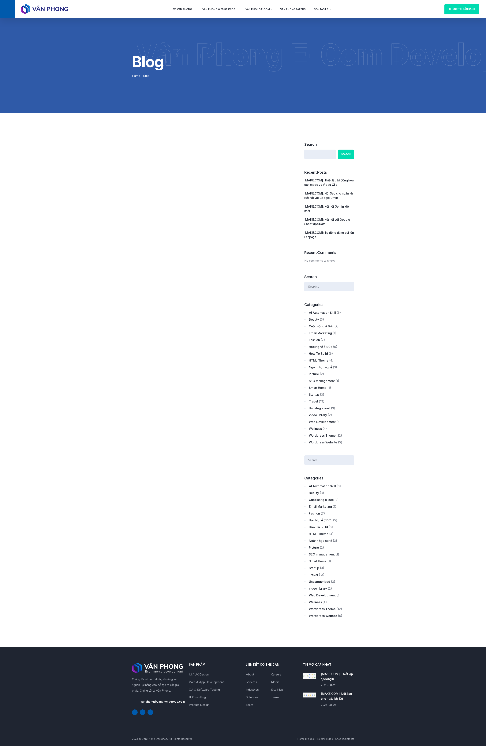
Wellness (315, 429)
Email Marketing (320, 333)
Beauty (314, 319)
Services (251, 682)
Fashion (314, 340)
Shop (338, 739)
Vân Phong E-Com (257, 9)
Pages (310, 739)
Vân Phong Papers (293, 9)
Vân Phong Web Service (218, 9)
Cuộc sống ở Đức (321, 326)
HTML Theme (318, 360)
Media (275, 682)
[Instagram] (150, 712)
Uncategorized (319, 408)
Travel (313, 401)
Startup (314, 394)
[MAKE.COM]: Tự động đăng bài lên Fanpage (329, 235)
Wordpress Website (323, 442)
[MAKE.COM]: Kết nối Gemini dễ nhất (326, 209)
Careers (276, 674)
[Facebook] (135, 712)
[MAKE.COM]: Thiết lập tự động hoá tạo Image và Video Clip (329, 182)
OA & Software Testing (204, 690)
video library (318, 415)
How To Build (318, 353)
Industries (252, 690)
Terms (275, 697)
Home (136, 76)
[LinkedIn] (142, 712)
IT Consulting (197, 697)
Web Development (322, 422)
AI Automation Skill (322, 313)
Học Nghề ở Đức (320, 347)
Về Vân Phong (182, 9)
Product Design (199, 705)
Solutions (252, 697)
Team (249, 705)
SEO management (322, 381)
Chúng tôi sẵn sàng (462, 9)
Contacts (321, 9)
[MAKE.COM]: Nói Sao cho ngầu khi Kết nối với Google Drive (328, 195)
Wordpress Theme (322, 435)
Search (310, 144)
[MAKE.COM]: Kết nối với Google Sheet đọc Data (327, 222)
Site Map (277, 690)
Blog (330, 739)
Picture (314, 374)
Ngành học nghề (320, 367)
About (250, 674)
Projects (321, 739)
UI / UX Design (199, 674)
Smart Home (318, 388)
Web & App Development (206, 682)
